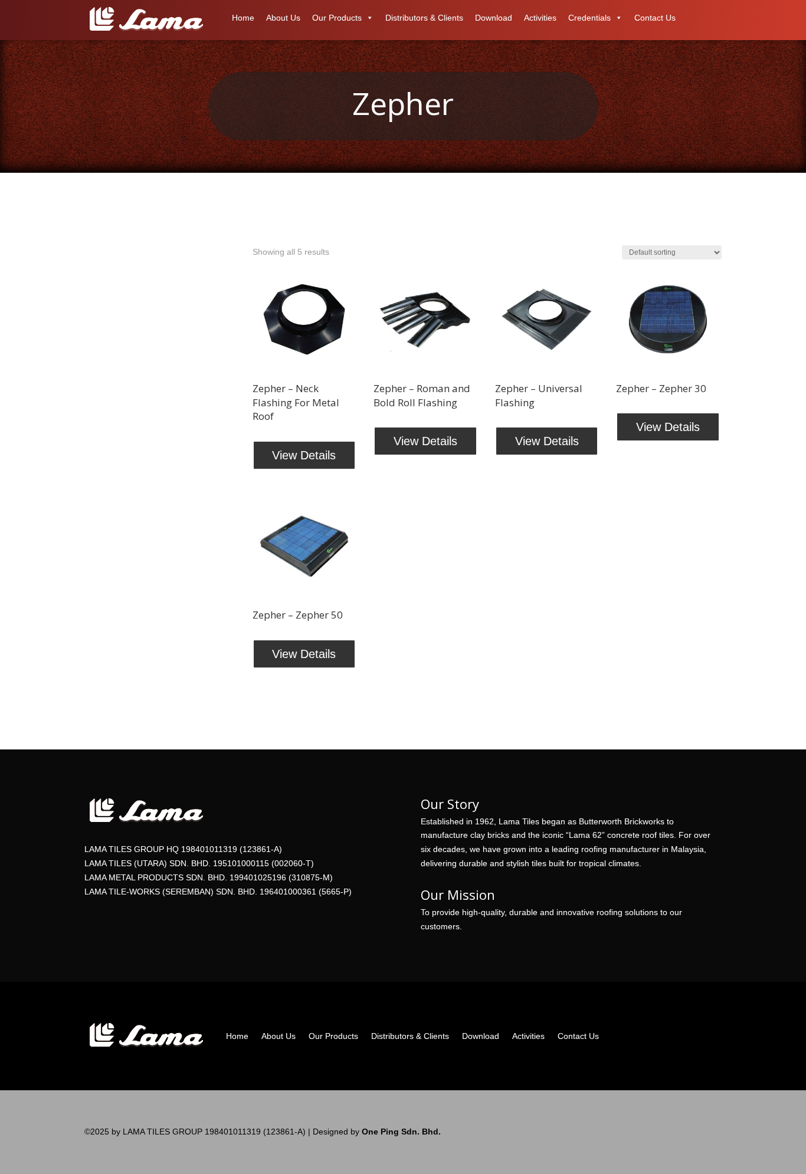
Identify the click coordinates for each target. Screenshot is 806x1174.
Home (243, 17)
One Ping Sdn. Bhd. (400, 1131)
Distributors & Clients (424, 17)
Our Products (337, 17)
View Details (304, 455)
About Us (283, 17)
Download (493, 17)
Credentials (589, 17)
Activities (540, 17)
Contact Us (655, 17)
